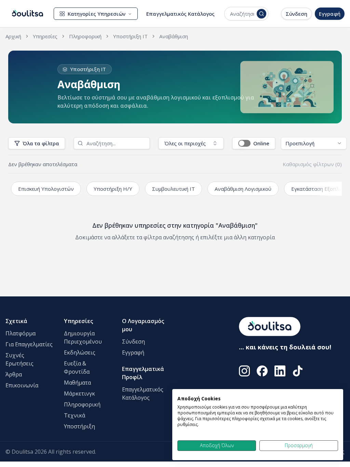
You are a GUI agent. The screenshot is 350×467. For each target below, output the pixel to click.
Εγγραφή (329, 13)
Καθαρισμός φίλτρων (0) (312, 164)
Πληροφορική (82, 404)
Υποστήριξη (79, 426)
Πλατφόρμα (20, 333)
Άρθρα (13, 374)
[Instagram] (244, 370)
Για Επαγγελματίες (29, 344)
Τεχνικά (74, 415)
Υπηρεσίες (78, 321)
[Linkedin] (279, 370)
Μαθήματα (77, 382)
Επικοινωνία (21, 385)
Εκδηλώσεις (79, 352)
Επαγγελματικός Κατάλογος (180, 13)
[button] (253, 143)
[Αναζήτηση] (261, 13)
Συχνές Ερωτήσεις (19, 359)
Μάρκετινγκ (79, 393)
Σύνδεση (296, 13)
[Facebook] (262, 370)
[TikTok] (297, 370)
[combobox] (242, 13)
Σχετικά (16, 321)
